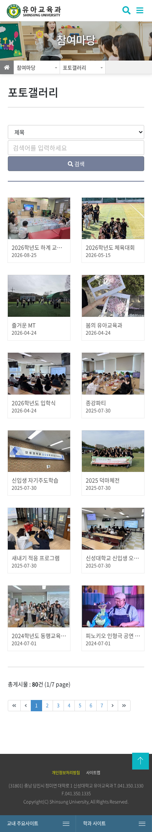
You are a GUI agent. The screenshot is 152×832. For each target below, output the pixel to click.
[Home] (7, 67)
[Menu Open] (140, 10)
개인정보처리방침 (66, 772)
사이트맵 (93, 772)
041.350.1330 (130, 785)
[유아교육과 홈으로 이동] (40, 11)
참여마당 (26, 67)
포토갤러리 (74, 67)
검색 (126, 11)
